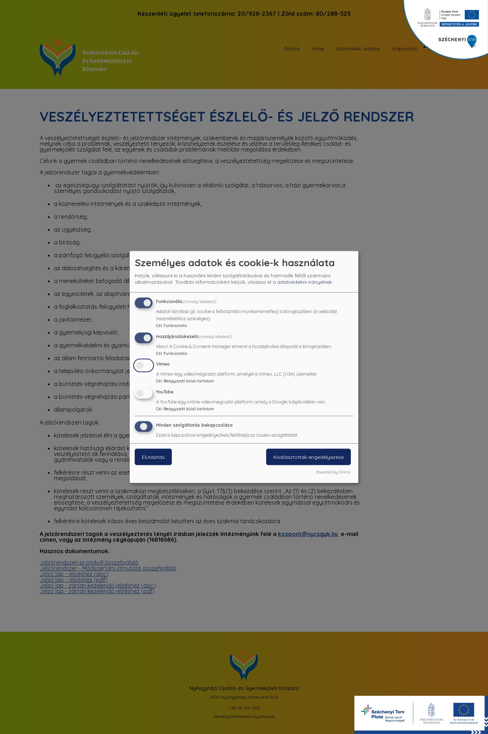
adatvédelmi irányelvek (304, 281)
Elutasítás (153, 457)
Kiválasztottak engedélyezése (308, 457)
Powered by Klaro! (333, 471)
